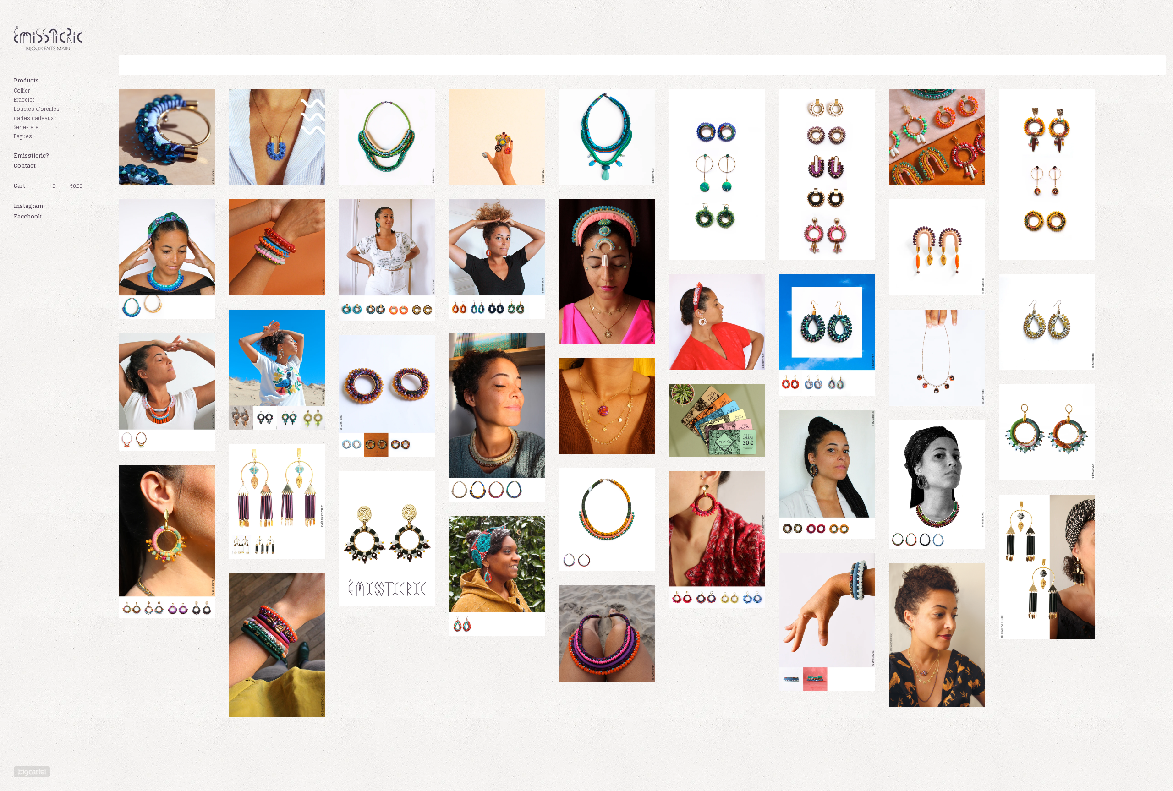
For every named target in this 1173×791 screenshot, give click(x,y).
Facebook (28, 216)
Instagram (28, 206)
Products (26, 80)
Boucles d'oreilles (37, 109)
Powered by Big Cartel (32, 771)
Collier (22, 90)
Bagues (23, 136)
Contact (25, 165)
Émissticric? (31, 155)
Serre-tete (26, 127)
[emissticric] (48, 40)
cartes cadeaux (34, 118)
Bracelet (24, 99)
